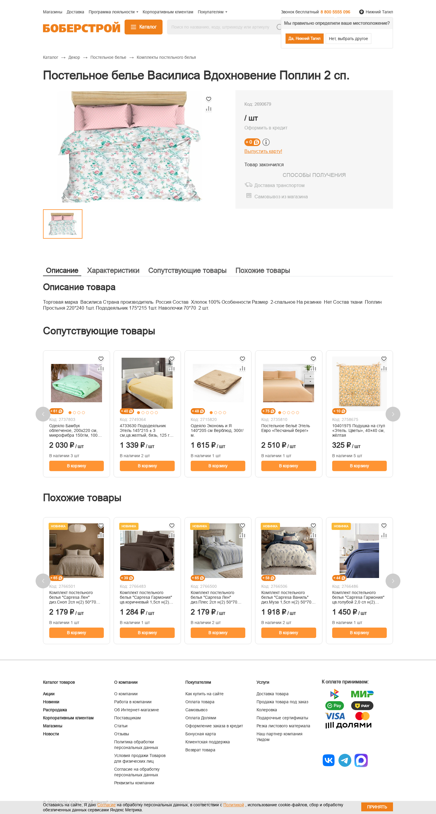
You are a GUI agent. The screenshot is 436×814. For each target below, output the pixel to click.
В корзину (76, 465)
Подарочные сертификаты (282, 717)
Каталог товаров (59, 682)
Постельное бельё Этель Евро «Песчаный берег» (285, 428)
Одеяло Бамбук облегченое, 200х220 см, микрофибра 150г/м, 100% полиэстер (75, 430)
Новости (51, 733)
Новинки (51, 701)
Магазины (52, 725)
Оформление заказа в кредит (214, 725)
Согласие (106, 804)
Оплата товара (199, 701)
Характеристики (113, 270)
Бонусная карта (200, 733)
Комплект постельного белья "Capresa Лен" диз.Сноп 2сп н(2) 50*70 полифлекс (72, 597)
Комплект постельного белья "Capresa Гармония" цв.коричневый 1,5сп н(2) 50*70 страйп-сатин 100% (146, 597)
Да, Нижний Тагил (305, 38)
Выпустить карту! (263, 151)
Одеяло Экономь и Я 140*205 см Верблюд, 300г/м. (217, 430)
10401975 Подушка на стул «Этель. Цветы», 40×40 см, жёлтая (358, 430)
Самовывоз (196, 709)
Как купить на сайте (204, 693)
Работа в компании (133, 701)
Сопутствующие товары (187, 270)
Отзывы (121, 733)
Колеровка (267, 709)
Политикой (233, 804)
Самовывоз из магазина (281, 196)
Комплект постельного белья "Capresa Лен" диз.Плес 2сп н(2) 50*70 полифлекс (214, 597)
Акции (49, 693)
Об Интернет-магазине (136, 709)
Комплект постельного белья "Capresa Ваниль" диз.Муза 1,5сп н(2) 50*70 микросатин (286, 597)
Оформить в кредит (265, 127)
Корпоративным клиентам (68, 717)
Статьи (121, 725)
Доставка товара (273, 693)
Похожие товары (262, 270)
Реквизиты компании (134, 782)
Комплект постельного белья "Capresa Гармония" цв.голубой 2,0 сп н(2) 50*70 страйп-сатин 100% (358, 597)
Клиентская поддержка (207, 741)
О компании (126, 693)
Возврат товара (200, 750)
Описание (62, 270)
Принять (377, 807)
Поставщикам (127, 717)
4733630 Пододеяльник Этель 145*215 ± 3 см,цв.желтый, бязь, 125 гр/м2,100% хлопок (146, 430)
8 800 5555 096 (335, 11)
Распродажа (55, 709)
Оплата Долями (200, 717)
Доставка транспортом (279, 185)
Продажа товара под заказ (282, 701)
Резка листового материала (283, 725)
